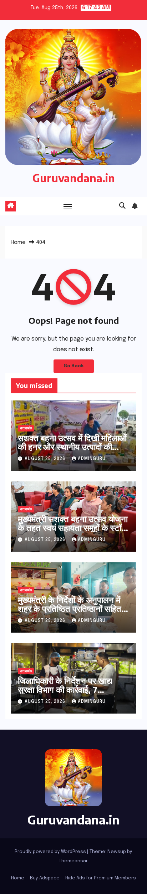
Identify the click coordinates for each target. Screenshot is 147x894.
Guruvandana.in (73, 178)
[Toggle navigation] (68, 206)
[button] (122, 206)
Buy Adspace (45, 878)
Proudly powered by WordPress (51, 851)
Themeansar (73, 861)
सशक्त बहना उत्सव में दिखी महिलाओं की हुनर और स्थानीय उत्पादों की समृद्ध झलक (72, 446)
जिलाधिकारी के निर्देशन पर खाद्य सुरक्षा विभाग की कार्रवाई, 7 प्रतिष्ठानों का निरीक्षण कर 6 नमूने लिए (68, 693)
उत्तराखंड (26, 428)
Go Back (74, 366)
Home (18, 242)
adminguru (92, 459)
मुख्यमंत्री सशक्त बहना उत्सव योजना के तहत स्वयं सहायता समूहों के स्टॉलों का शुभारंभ (73, 527)
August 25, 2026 (46, 459)
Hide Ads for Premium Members (100, 878)
